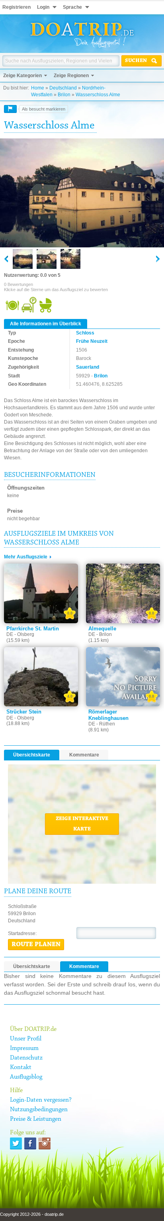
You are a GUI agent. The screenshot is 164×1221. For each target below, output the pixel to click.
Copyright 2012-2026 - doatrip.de (32, 1214)
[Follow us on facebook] (30, 1143)
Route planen (36, 944)
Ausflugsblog (26, 1077)
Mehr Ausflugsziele (25, 557)
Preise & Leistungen (35, 1119)
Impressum (24, 1048)
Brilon (64, 94)
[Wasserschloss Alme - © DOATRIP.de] (46, 259)
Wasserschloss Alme (98, 94)
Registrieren (16, 7)
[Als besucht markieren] (10, 109)
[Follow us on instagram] (45, 1143)
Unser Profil (25, 1039)
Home (37, 88)
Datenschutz (26, 1058)
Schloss (85, 333)
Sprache (72, 7)
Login (43, 7)
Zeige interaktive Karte (82, 824)
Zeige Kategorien (22, 75)
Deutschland (63, 88)
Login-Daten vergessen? (41, 1100)
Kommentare (84, 755)
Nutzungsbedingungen (39, 1109)
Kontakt (20, 1067)
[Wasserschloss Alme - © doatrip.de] (82, 193)
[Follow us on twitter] (16, 1143)
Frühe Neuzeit (91, 341)
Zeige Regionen (71, 75)
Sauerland (87, 367)
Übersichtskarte (31, 755)
